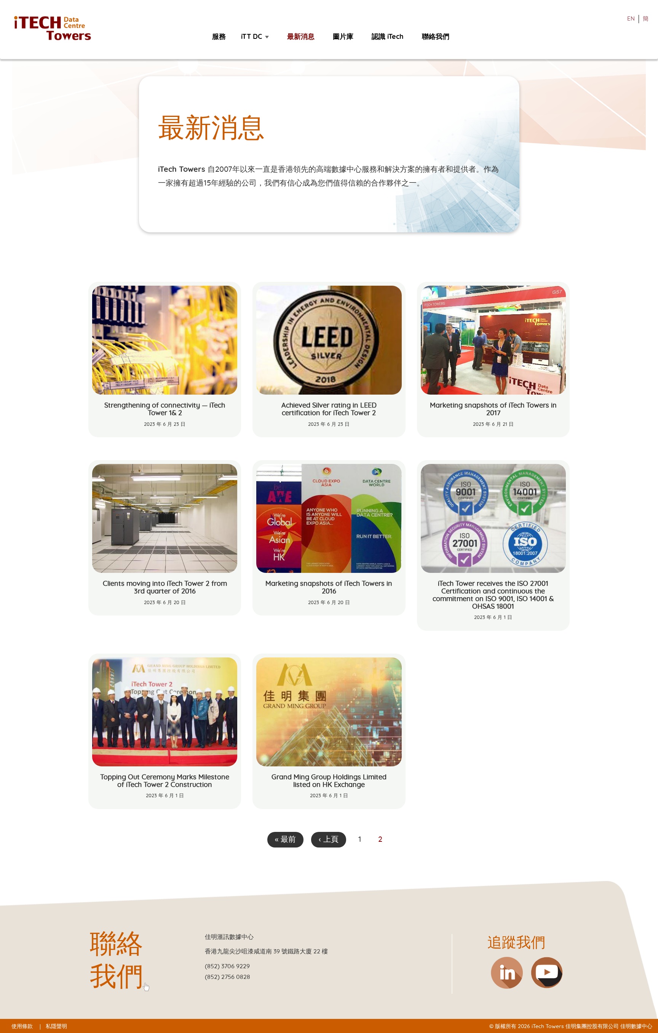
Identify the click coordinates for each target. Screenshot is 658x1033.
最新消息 (301, 36)
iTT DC (251, 36)
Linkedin (506, 972)
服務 (219, 36)
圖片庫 (343, 36)
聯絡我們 (435, 36)
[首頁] (56, 29)
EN (631, 19)
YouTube (547, 972)
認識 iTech (388, 36)
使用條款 (22, 1026)
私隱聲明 (56, 1026)
